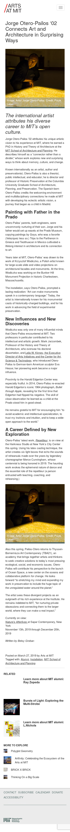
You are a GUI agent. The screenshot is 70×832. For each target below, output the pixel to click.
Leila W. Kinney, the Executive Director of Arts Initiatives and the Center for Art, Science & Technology (33, 356)
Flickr (10, 811)
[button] (8, 78)
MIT (13, 820)
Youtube (19, 811)
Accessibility (13, 797)
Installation (36, 659)
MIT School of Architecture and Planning (28, 150)
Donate (57, 792)
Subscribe (26, 792)
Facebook (5, 811)
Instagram (29, 811)
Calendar (43, 792)
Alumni (25, 659)
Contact (10, 792)
